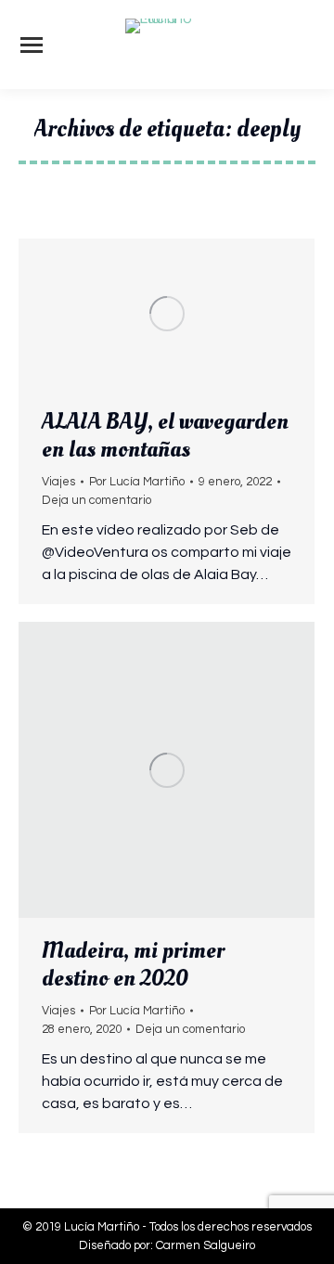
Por (137, 481)
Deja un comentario (96, 500)
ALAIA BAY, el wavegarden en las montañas (165, 435)
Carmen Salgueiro (205, 1245)
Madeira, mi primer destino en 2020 (133, 964)
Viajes (58, 481)
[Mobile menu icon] (32, 45)
